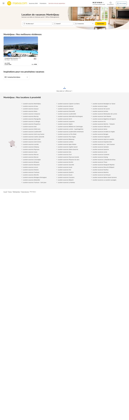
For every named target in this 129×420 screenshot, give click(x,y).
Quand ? (58, 23)
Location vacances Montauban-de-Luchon (105, 114)
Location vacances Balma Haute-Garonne (105, 177)
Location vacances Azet (30, 126)
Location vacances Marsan (30, 157)
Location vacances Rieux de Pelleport (103, 167)
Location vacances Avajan (100, 106)
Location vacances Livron (100, 152)
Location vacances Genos (100, 129)
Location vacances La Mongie (31, 121)
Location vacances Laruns (30, 167)
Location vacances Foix (64, 170)
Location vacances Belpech (66, 180)
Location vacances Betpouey (66, 139)
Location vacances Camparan (31, 114)
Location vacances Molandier (31, 180)
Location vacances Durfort (65, 162)
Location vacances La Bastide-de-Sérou (104, 159)
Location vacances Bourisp (31, 116)
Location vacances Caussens (66, 177)
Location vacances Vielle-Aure (101, 126)
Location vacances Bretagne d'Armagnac (35, 177)
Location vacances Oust (65, 154)
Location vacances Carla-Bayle (32, 159)
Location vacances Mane (30, 111)
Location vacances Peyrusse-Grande (68, 157)
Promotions (43, 3)
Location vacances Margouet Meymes (104, 165)
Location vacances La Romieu (66, 182)
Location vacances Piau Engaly (67, 137)
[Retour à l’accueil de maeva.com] (17, 3)
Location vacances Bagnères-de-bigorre (104, 119)
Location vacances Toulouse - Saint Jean (34, 182)
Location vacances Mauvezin (31, 165)
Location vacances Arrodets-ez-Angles (104, 131)
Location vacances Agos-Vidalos (67, 144)
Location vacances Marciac (31, 154)
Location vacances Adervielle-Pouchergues (70, 116)
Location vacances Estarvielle (66, 111)
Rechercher (100, 23)
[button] (3, 3)
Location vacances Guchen (100, 111)
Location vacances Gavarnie (101, 149)
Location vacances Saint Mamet (102, 116)
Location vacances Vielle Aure (31, 129)
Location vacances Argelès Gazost (67, 147)
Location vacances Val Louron (101, 109)
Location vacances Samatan (101, 147)
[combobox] (37, 23)
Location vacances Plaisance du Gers (68, 159)
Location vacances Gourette (66, 165)
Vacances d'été (33, 3)
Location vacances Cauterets (101, 154)
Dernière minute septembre (57, 3)
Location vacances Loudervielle (67, 114)
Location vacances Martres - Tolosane (104, 124)
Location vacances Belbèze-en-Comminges (70, 126)
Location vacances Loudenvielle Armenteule (71, 131)
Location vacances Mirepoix (31, 162)
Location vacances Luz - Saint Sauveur (104, 144)
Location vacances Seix (64, 152)
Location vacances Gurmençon (101, 175)
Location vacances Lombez (65, 142)
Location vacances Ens (99, 121)
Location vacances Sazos (30, 152)
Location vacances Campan (66, 109)
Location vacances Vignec (65, 124)
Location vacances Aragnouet (101, 137)
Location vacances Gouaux (30, 109)
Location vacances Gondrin (66, 172)
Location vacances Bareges (100, 134)
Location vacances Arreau (30, 106)
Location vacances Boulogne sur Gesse (104, 103)
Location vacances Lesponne (66, 121)
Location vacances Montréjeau (32, 103)
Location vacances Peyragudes (32, 119)
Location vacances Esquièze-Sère (102, 142)
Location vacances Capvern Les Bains (69, 103)
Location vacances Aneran (65, 106)
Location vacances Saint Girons (32, 142)
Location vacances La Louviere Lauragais (104, 180)
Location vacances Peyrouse (31, 149)
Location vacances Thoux (100, 162)
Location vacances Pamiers (31, 170)
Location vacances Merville (31, 175)
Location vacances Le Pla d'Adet (67, 134)
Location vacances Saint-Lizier (32, 139)
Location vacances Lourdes (31, 144)
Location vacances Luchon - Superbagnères (70, 129)
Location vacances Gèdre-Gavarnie (68, 149)
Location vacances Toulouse (31, 172)
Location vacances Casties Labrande (33, 137)
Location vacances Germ (65, 119)
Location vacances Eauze (65, 175)
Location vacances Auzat (65, 167)
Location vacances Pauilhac (101, 170)
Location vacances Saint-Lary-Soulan (33, 134)
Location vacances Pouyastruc (31, 124)
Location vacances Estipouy (31, 147)
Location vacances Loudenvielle (32, 131)
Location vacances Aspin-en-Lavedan (103, 139)
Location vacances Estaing (100, 157)
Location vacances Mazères (101, 172)
